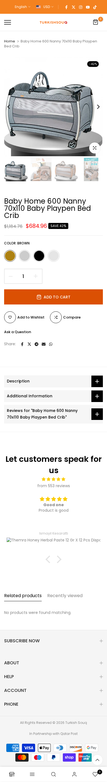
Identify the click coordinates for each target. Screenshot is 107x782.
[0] (96, 22)
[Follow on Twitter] (73, 7)
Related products (23, 595)
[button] (49, 559)
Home (9, 41)
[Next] (94, 106)
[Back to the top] (97, 759)
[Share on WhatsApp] (51, 344)
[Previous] (12, 106)
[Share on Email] (43, 344)
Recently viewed (65, 595)
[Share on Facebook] (22, 344)
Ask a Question (17, 332)
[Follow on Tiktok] (95, 7)
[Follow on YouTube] (88, 7)
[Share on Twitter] (29, 344)
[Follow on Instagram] (80, 7)
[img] (53, 479)
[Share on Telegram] (36, 344)
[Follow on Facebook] (66, 7)
